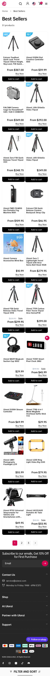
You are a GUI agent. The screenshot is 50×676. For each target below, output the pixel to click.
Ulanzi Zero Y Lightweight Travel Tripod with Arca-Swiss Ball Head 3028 (36, 261)
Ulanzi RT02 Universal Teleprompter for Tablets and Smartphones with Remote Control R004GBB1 (13, 513)
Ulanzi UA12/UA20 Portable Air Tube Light (34, 512)
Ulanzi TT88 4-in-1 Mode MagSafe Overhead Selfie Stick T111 (36, 413)
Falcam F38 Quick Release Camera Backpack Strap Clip (35, 210)
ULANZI (13, 657)
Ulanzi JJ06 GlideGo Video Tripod (35, 109)
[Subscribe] (45, 563)
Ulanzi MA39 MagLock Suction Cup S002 (13, 360)
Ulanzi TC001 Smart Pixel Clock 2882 (35, 360)
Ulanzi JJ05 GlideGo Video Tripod (35, 159)
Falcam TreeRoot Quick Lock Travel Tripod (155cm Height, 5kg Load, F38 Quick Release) (13, 60)
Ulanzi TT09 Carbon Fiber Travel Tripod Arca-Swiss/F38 (35, 311)
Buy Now (20, 73)
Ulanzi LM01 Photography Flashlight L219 (10, 462)
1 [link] (14, 542)
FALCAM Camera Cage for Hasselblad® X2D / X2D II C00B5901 (13, 110)
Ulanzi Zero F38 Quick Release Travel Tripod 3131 (13, 160)
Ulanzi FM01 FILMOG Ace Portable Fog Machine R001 (12, 210)
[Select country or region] (34, 3)
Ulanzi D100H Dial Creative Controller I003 (34, 59)
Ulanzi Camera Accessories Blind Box (13, 259)
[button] (20, 4)
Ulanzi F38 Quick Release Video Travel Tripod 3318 (13, 311)
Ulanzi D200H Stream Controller (13, 411)
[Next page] (35, 543)
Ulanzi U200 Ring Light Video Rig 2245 (35, 461)
